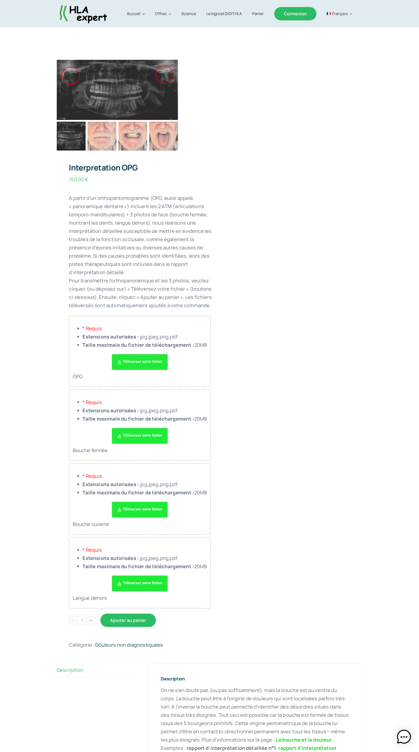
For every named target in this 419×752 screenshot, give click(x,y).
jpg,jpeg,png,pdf (129, 336)
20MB (144, 345)
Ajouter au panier (128, 620)
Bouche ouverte (91, 524)
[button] (404, 737)
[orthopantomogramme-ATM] (117, 90)
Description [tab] (70, 670)
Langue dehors (90, 598)
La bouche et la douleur (304, 739)
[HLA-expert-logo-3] (82, 5)
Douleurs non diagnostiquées (129, 645)
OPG (77, 376)
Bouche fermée (90, 450)
